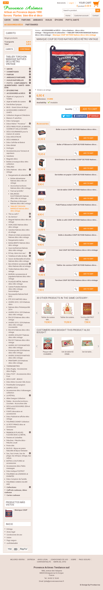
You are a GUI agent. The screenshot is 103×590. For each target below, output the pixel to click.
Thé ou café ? (13, 214)
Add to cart (88, 138)
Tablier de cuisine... (67, 317)
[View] (75, 138)
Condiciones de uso (14, 535)
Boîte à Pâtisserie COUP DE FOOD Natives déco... (77, 144)
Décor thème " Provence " (16, 124)
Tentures (9, 430)
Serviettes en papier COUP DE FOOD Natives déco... (76, 175)
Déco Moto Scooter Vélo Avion (18, 382)
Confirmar (25, 49)
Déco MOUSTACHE (13, 137)
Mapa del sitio (60, 562)
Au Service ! (12, 217)
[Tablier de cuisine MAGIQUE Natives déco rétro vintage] (68, 309)
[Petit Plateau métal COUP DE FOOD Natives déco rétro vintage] (41, 208)
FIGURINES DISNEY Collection (17, 422)
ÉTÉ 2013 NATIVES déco (17, 299)
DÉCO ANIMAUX (12, 140)
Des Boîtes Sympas (14, 104)
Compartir (81, 116)
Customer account (81, 16)
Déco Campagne (12, 121)
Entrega (9, 529)
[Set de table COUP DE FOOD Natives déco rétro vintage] (41, 193)
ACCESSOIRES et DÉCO (16, 93)
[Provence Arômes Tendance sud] (23, 11)
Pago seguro (11, 540)
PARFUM (10, 75)
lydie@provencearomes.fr (54, 581)
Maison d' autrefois (13, 118)
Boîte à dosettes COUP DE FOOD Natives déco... (78, 235)
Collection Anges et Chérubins (18, 115)
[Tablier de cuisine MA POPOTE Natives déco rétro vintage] (48, 309)
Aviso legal (11, 532)
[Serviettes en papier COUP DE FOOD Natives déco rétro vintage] (41, 177)
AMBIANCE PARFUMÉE (16, 77)
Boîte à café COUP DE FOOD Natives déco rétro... (77, 220)
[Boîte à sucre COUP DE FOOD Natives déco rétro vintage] (41, 132)
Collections (11, 487)
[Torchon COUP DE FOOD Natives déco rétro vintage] (41, 283)
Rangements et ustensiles (18, 175)
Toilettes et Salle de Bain (17, 256)
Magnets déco (12, 159)
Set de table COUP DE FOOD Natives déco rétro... (77, 190)
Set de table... (87, 352)
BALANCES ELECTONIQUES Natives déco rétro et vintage (19, 196)
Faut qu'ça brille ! (16, 191)
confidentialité (12, 543)
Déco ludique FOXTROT (15, 471)
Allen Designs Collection (15, 398)
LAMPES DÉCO (12, 388)
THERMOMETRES (13, 366)
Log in (71, 3)
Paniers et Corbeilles (14, 438)
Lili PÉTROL (10, 396)
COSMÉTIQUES (13, 72)
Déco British (11, 145)
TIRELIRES (10, 167)
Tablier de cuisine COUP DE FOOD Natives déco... (77, 265)
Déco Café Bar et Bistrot (15, 142)
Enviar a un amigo (44, 90)
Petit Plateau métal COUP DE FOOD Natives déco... (77, 205)
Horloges (10, 148)
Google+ (95, 116)
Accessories (43, 123)
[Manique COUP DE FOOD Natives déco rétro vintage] (8, 513)
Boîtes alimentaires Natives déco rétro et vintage (18, 180)
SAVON (9, 69)
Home (37, 30)
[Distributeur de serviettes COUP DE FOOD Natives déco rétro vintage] (41, 162)
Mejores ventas (17, 559)
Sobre (9, 538)
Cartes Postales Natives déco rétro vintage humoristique (17, 289)
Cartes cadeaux (13, 495)
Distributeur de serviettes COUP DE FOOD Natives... (76, 160)
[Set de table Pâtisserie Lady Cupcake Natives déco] (87, 343)
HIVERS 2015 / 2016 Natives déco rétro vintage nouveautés (19, 325)
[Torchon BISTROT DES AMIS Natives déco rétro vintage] (87, 309)
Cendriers (10, 156)
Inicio (9, 524)
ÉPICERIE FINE (12, 90)
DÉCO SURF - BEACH (14, 379)
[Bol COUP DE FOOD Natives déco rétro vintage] (41, 253)
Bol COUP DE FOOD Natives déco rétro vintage (78, 250)
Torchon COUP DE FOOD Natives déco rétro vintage (76, 280)
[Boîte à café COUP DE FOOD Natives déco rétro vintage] (41, 223)
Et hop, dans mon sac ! (17, 253)
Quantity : (69, 109)
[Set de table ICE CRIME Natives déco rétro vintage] (68, 343)
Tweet (68, 116)
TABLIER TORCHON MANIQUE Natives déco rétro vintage (19, 208)
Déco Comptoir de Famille (16, 479)
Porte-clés (10, 446)
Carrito (11, 33)
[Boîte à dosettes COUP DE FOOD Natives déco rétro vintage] (41, 238)
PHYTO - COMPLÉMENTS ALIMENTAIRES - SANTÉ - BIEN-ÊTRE (17, 85)
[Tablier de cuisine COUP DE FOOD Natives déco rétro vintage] (41, 268)
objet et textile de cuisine (16, 102)
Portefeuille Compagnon (15, 385)
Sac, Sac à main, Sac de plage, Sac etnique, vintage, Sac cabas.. (18, 455)
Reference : (42, 99)
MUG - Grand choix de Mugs (17, 107)
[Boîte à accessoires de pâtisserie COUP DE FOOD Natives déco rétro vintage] (41, 147)
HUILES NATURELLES (15, 80)
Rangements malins (16, 240)
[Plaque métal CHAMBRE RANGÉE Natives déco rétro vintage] (48, 343)
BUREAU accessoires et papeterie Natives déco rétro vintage (19, 276)
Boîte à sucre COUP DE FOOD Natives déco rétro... (77, 129)
